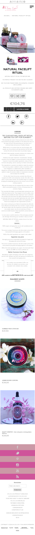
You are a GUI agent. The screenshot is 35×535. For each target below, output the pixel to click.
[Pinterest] (17, 459)
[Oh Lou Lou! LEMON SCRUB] (17, 304)
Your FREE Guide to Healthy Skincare (17, 498)
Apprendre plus (17, 275)
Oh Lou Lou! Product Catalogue (17, 494)
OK (17, 271)
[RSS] (17, 477)
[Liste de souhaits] (14, 1)
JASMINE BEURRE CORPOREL (10, 380)
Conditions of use (17, 510)
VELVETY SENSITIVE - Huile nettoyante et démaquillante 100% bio (16, 432)
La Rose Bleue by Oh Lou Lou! (17, 496)
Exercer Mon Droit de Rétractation (17, 513)
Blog (17, 517)
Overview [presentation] (17, 131)
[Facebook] (17, 447)
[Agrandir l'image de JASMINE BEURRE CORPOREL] (17, 356)
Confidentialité (17, 507)
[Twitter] (17, 453)
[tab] (17, 131)
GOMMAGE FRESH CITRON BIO (10, 328)
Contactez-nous (17, 515)
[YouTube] (17, 471)
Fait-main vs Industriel (17, 503)
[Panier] (10, 1)
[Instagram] (17, 465)
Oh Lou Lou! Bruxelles (17, 501)
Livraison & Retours (17, 505)
